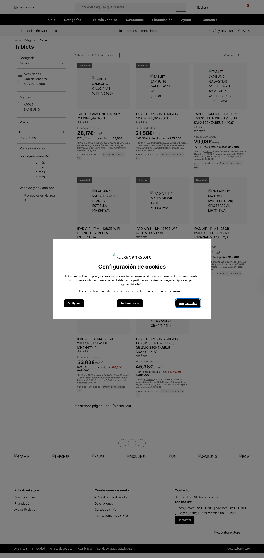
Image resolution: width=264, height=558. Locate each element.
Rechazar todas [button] (130, 303)
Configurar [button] (74, 303)
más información (170, 291)
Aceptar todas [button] (188, 303)
